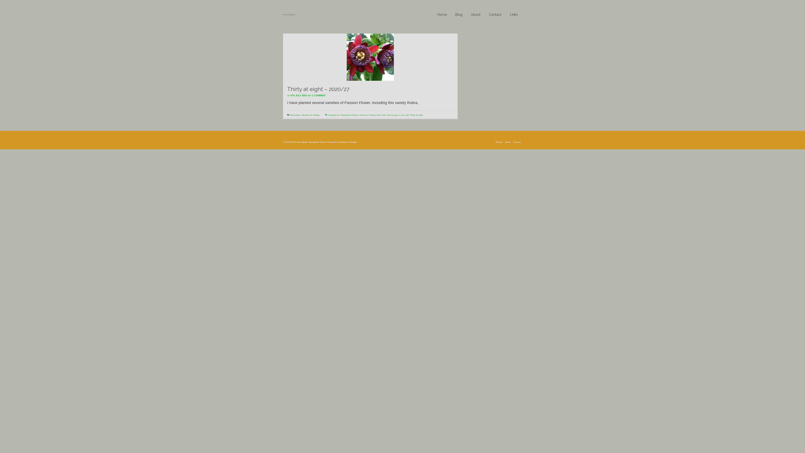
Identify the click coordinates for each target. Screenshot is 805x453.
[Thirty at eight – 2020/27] (370, 57)
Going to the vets (377, 115)
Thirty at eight (416, 115)
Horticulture (295, 115)
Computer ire (333, 115)
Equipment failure (349, 115)
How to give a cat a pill (398, 115)
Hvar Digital (289, 14)
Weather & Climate (311, 115)
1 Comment (319, 95)
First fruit (363, 115)
